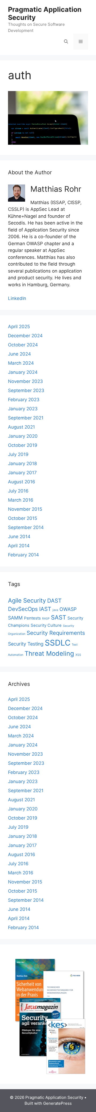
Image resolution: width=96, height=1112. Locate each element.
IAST (45, 609)
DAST (54, 600)
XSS (78, 655)
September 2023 (26, 390)
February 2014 (23, 554)
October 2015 (22, 518)
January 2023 (23, 408)
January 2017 (22, 472)
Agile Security (27, 600)
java (55, 610)
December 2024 (25, 335)
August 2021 (21, 427)
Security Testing (25, 644)
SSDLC (57, 642)
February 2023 (23, 399)
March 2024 (21, 363)
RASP (46, 618)
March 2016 (20, 500)
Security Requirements (56, 632)
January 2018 (22, 463)
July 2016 (18, 491)
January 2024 (23, 372)
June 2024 (19, 354)
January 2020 (23, 436)
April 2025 (19, 326)
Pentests (32, 618)
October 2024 (23, 344)
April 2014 (19, 545)
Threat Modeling (49, 653)
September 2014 (26, 527)
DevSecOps (23, 609)
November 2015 (25, 509)
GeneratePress (57, 1103)
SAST (58, 617)
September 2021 (25, 418)
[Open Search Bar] (66, 42)
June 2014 (19, 536)
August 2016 (21, 481)
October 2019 (22, 445)
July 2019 (18, 454)
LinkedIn (17, 298)
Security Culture (46, 625)
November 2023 (25, 381)
